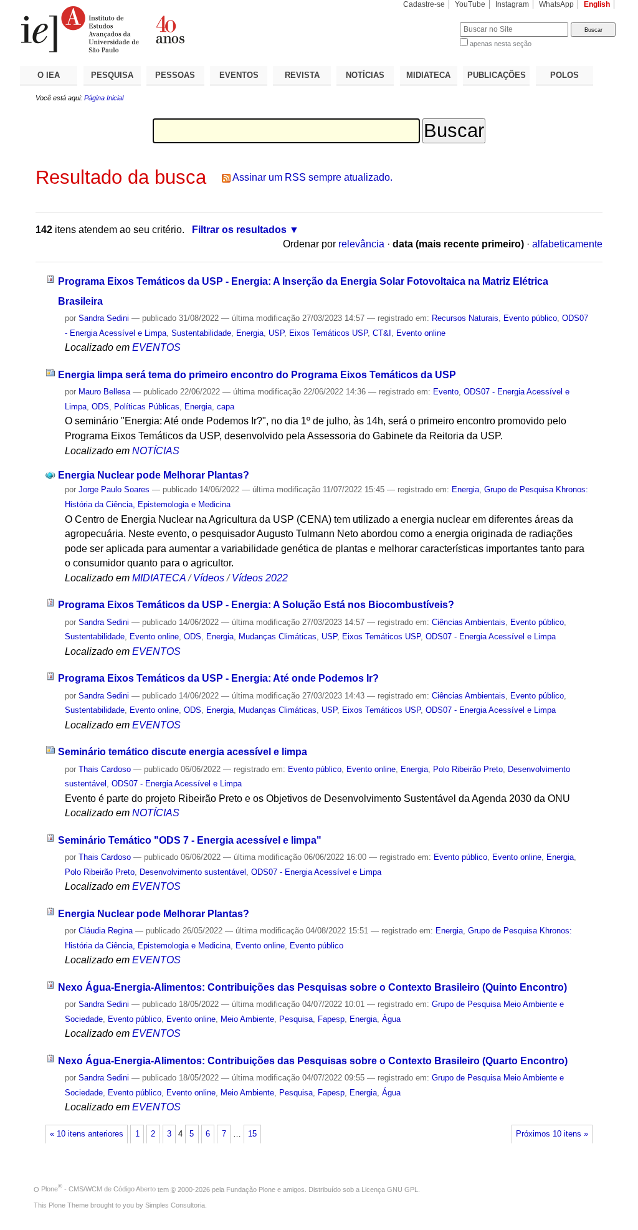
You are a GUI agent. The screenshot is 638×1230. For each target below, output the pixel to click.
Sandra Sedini (104, 318)
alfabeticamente (567, 244)
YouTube (470, 4)
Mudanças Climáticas (278, 636)
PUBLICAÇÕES (496, 75)
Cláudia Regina (106, 930)
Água (391, 1019)
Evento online (420, 333)
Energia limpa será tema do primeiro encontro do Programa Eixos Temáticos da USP (257, 374)
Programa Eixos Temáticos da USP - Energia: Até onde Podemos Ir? (218, 678)
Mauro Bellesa (104, 391)
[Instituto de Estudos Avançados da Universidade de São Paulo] (169, 29)
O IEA (48, 75)
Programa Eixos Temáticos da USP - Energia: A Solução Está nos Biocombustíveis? (256, 604)
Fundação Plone (250, 1189)
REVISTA (302, 75)
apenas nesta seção (500, 43)
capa (225, 406)
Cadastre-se (424, 4)
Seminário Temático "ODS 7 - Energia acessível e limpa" (189, 840)
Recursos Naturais (465, 318)
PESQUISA (112, 75)
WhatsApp (556, 4)
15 (252, 1134)
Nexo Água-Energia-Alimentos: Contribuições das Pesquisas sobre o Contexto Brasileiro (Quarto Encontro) (313, 1061)
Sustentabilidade (201, 333)
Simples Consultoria (175, 1205)
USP (276, 333)
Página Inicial (103, 98)
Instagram (512, 4)
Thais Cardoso (105, 769)
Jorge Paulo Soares (114, 489)
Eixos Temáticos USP (328, 333)
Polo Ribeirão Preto (468, 769)
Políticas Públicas (146, 406)
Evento (446, 391)
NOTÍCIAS (365, 75)
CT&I (382, 333)
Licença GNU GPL (389, 1189)
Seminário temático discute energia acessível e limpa (182, 751)
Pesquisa (296, 1019)
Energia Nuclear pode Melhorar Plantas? (153, 475)
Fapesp (331, 1019)
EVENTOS (239, 75)
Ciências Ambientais (468, 622)
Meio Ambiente (247, 1019)
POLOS (564, 75)
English (597, 4)
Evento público (530, 318)
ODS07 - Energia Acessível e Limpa (491, 636)
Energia (250, 333)
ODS (100, 406)
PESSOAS (175, 75)
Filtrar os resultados (239, 229)
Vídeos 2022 (260, 578)
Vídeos (208, 578)
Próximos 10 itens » (552, 1134)
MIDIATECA (428, 75)
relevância (361, 244)
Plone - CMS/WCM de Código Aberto (98, 1189)
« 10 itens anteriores (86, 1134)
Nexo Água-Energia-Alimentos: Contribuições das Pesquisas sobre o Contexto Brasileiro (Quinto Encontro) (312, 987)
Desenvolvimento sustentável (193, 872)
